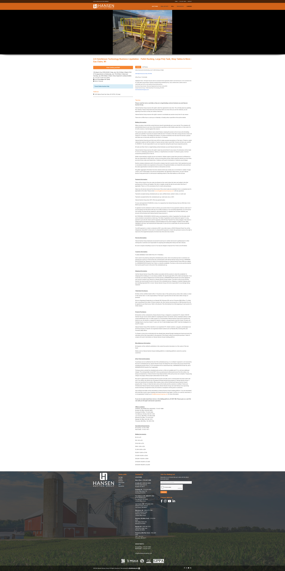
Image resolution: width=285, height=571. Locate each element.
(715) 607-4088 (182, 1)
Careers (189, 6)
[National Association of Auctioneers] (123, 561)
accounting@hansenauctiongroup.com (164, 191)
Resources (180, 6)
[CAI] (148, 561)
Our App (120, 477)
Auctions (155, 6)
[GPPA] (158, 561)
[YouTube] (169, 501)
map (119, 94)
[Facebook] (162, 501)
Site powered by (124, 568)
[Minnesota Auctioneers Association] (132, 561)
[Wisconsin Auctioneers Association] (142, 561)
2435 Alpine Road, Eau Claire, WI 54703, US (106, 94)
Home (176, 1)
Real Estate (164, 6)
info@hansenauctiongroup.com (160, 394)
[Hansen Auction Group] (103, 6)
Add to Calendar (99, 81)
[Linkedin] (173, 501)
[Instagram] (165, 501)
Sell (172, 6)
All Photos (145, 67)
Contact (190, 1)
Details (138, 67)
